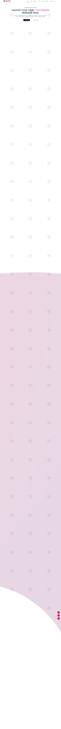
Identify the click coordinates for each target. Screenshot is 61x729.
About (31, 1)
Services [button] (34, 1)
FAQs (55, 1)
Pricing (39, 1)
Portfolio (43, 1)
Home (28, 1)
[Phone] (58, 618)
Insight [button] (47, 1)
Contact (51, 1)
